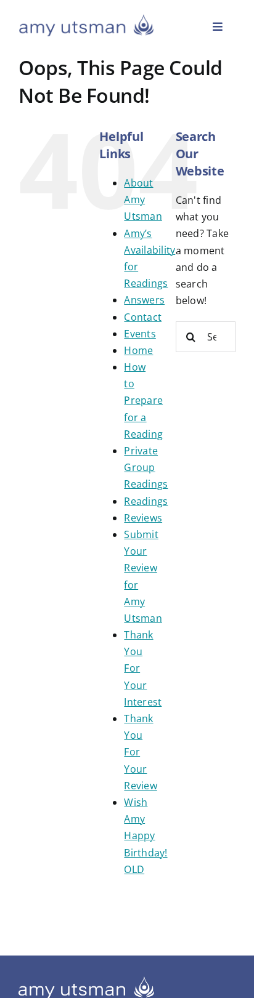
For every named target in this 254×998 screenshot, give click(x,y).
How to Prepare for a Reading (143, 400)
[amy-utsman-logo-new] (86, 18)
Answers (144, 300)
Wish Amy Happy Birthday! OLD (145, 835)
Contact (143, 317)
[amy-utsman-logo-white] (86, 981)
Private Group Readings (146, 467)
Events (139, 333)
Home (138, 350)
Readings (146, 501)
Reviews (143, 518)
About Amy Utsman (143, 199)
